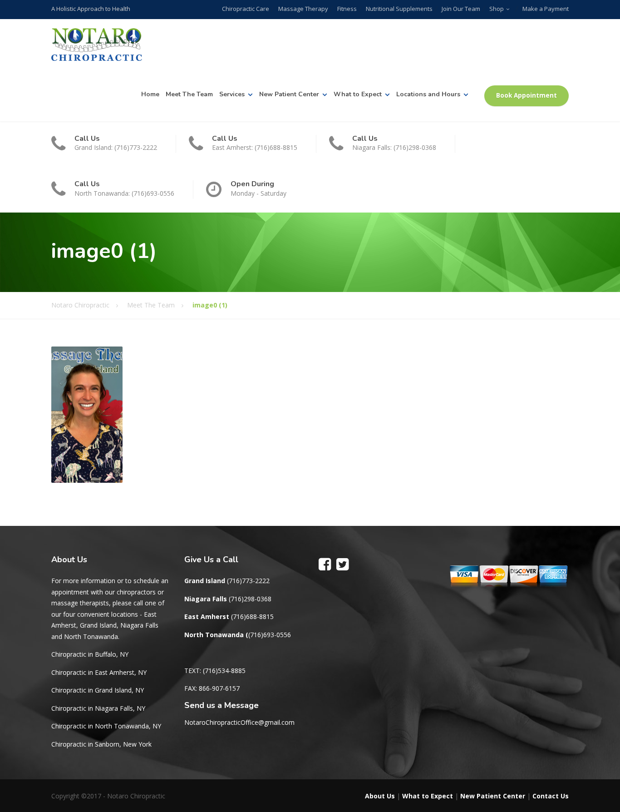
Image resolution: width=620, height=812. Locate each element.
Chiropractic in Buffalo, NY (89, 654)
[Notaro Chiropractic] (96, 44)
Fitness (347, 9)
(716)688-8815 (252, 616)
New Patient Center (289, 94)
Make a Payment (545, 9)
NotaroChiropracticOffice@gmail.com (239, 722)
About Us (380, 796)
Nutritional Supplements (399, 9)
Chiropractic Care (245, 9)
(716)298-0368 (250, 598)
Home (150, 94)
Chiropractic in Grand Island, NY (97, 690)
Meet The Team (189, 94)
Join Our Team (461, 9)
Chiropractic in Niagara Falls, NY (98, 708)
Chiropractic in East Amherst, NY (99, 672)
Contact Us (550, 796)
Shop (496, 9)
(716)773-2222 (248, 580)
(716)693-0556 (269, 634)
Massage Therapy (303, 9)
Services (232, 94)
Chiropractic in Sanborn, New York (101, 744)
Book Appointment (526, 95)
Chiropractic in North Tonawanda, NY (106, 726)
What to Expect (358, 94)
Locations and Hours (428, 94)
